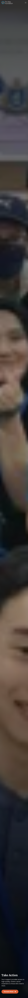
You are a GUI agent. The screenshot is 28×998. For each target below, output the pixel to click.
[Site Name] (7, 2)
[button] (25, 3)
